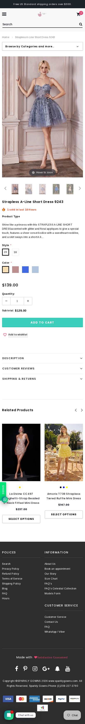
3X (15, 252)
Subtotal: (8, 310)
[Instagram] (35, 668)
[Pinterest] (25, 668)
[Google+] (46, 668)
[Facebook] (16, 668)
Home (5, 37)
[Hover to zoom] (42, 116)
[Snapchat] (57, 668)
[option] (21, 473)
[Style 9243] (28, 189)
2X (5, 252)
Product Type (11, 216)
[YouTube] (67, 668)
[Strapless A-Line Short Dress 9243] (15, 189)
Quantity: (8, 293)
